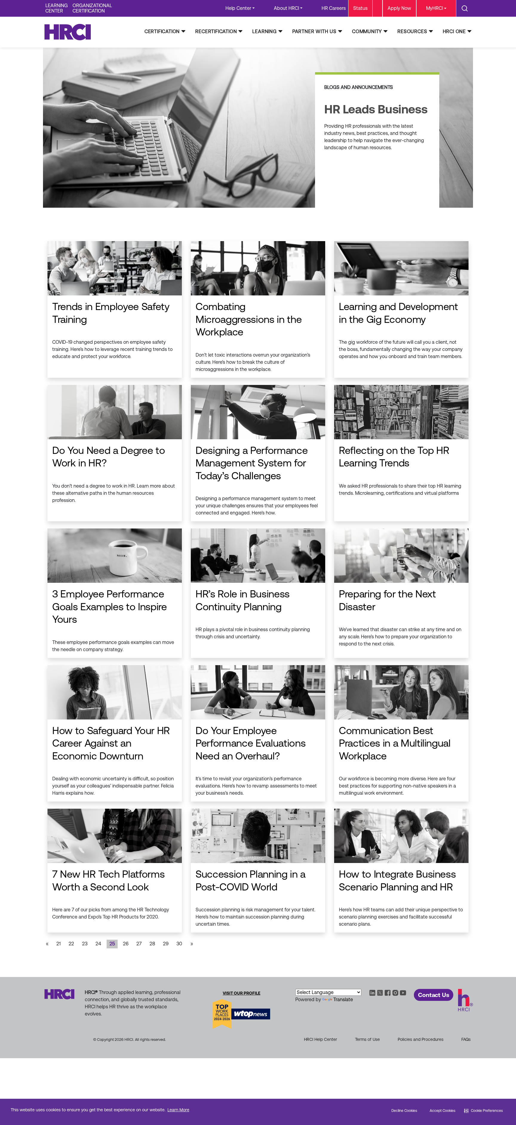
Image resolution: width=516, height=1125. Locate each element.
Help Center (238, 8)
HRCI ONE (454, 31)
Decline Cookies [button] (404, 1111)
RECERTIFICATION (216, 31)
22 (71, 944)
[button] (483, 1110)
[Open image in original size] (70, 32)
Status (360, 8)
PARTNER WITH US (314, 31)
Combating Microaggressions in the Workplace (249, 319)
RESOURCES (412, 31)
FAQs (466, 1039)
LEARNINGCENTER (56, 8)
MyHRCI (434, 8)
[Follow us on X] (380, 992)
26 (125, 944)
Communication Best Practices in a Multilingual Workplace (395, 743)
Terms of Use (367, 1039)
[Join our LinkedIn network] (372, 992)
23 (84, 944)
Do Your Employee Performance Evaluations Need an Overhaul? (250, 743)
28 (152, 944)
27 (139, 944)
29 (165, 944)
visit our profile (241, 993)
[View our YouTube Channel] (403, 992)
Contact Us (433, 994)
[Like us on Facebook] (387, 992)
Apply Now (399, 8)
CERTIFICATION (162, 31)
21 (58, 944)
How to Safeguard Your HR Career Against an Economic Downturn (111, 743)
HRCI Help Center (320, 1039)
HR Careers (334, 8)
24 (98, 944)
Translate (343, 999)
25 (112, 944)
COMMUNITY (367, 31)
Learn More (178, 1109)
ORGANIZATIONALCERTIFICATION (92, 8)
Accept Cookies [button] (442, 1111)
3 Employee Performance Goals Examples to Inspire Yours (109, 606)
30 (179, 944)
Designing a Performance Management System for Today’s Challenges (252, 463)
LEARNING (264, 31)
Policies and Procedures (420, 1039)
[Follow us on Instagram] (395, 992)
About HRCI (286, 8)
